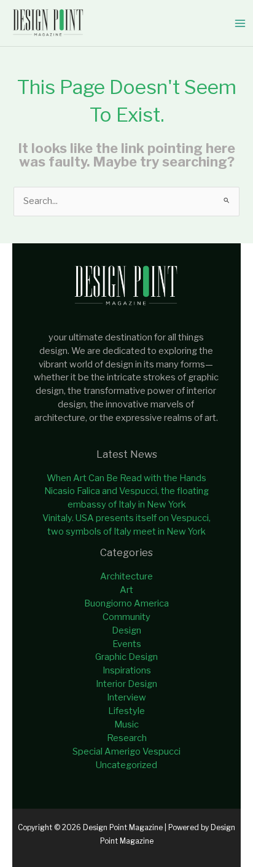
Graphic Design (126, 656)
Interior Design (126, 683)
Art (126, 589)
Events (126, 643)
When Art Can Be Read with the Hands (126, 478)
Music (126, 724)
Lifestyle (126, 710)
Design (126, 630)
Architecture (126, 576)
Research (127, 737)
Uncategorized (126, 765)
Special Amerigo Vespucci (126, 751)
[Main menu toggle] (240, 23)
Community (126, 616)
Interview (126, 697)
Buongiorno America (126, 603)
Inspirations (127, 670)
